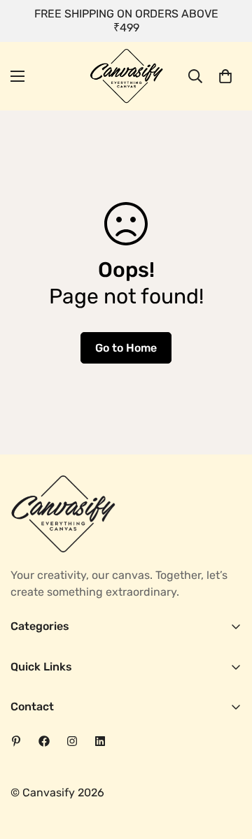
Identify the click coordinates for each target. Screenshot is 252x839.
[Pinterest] (16, 741)
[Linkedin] (100, 741)
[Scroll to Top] (227, 765)
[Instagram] (72, 741)
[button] (225, 76)
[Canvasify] (126, 76)
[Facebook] (44, 741)
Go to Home (126, 347)
